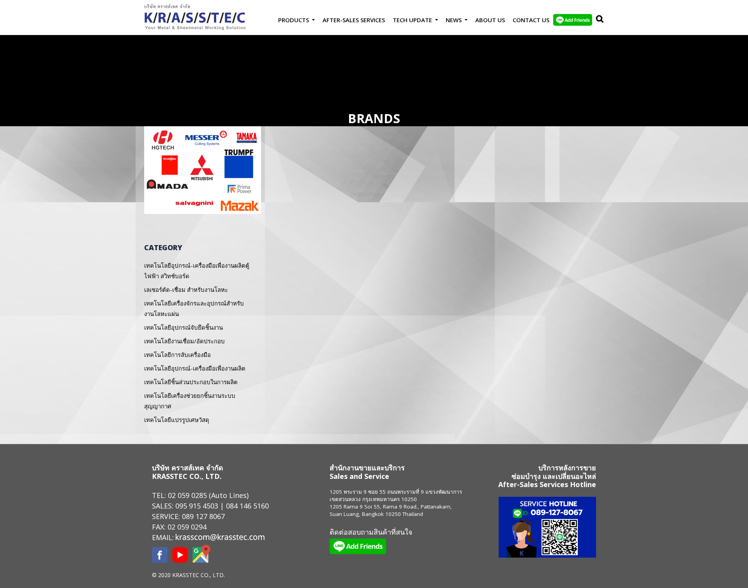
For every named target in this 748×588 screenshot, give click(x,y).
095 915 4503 (196, 505)
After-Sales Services (354, 20)
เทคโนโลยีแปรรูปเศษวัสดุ (176, 420)
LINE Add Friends (572, 20)
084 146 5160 (247, 505)
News (454, 20)
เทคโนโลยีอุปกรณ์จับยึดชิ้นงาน (183, 327)
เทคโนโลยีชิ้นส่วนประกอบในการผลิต (191, 382)
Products (293, 20)
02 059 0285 (187, 495)
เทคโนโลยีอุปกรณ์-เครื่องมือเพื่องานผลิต (194, 368)
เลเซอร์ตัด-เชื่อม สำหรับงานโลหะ (186, 289)
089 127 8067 (203, 516)
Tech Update (412, 20)
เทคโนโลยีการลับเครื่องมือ (177, 354)
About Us (490, 20)
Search (598, 20)
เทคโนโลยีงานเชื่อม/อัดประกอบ (184, 341)
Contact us (531, 20)
